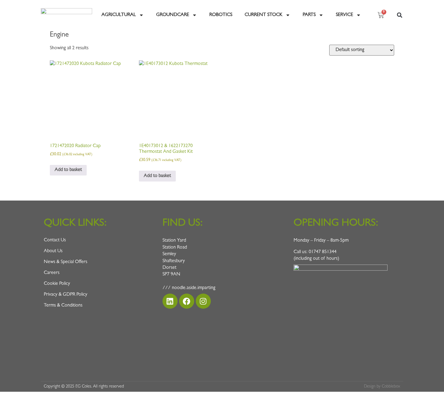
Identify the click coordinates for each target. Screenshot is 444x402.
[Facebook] (186, 301)
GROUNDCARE (172, 15)
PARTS (309, 15)
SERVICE (344, 15)
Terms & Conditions (63, 305)
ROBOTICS (220, 15)
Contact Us (55, 240)
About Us (53, 251)
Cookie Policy (57, 283)
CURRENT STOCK (263, 15)
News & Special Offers (65, 262)
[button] (399, 15)
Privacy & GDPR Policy (65, 294)
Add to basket (68, 170)
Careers (52, 273)
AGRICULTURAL (118, 15)
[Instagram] (203, 301)
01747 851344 (322, 252)
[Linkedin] (170, 301)
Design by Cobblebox (382, 386)
